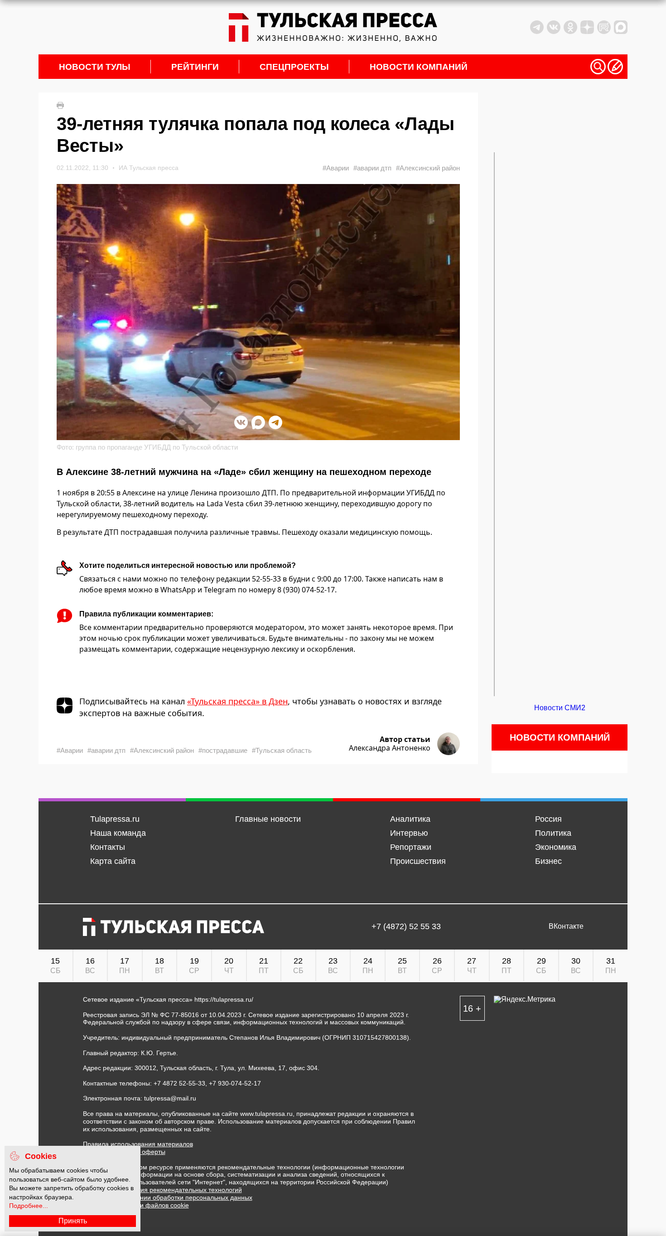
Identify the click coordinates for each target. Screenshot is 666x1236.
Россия (548, 819)
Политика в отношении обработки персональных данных (167, 1197)
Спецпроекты (294, 67)
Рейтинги (195, 67)
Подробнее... (28, 1205)
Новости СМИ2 (559, 708)
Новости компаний (419, 67)
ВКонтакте (566, 926)
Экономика (555, 847)
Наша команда (118, 833)
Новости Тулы (94, 67)
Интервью (409, 833)
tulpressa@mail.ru (170, 1098)
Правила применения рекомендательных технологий (162, 1189)
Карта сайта (112, 861)
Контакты (107, 847)
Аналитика (410, 819)
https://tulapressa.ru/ (223, 999)
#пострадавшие (222, 750)
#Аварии (336, 168)
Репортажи (410, 847)
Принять (72, 1221)
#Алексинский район (428, 168)
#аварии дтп (372, 168)
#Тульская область (282, 750)
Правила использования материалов (138, 1144)
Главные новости (268, 819)
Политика (553, 833)
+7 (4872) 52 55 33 (406, 926)
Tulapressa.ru (115, 819)
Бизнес (548, 861)
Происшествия (418, 861)
